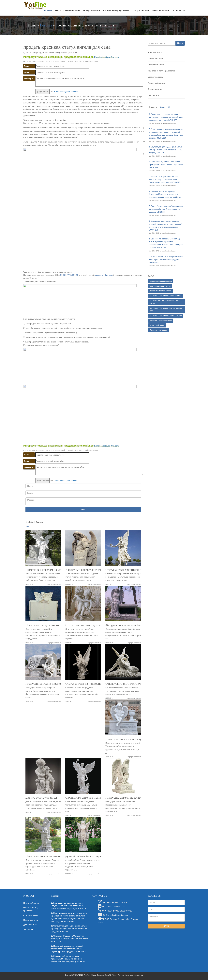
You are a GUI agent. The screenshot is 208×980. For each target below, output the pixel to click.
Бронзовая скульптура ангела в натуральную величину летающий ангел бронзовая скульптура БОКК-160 (166, 117)
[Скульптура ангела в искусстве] (83, 777)
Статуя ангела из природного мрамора (90, 683)
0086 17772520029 (69, 275)
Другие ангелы (155, 89)
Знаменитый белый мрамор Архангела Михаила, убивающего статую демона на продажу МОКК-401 (165, 194)
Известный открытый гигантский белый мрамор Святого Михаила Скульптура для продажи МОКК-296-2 (165, 179)
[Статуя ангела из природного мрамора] (83, 663)
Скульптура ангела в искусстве (86, 797)
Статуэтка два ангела (158, 330)
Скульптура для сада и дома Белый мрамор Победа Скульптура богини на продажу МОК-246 (165, 150)
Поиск (180, 43)
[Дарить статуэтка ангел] (43, 777)
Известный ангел (160, 10)
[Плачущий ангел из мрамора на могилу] (43, 663)
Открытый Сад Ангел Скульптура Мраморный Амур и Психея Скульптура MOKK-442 (166, 165)
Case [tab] (162, 107)
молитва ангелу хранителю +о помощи (165, 296)
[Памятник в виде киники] (43, 604)
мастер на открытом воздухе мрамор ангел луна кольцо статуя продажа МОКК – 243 (166, 259)
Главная (48, 10)
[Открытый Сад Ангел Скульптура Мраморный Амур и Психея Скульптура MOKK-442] (123, 663)
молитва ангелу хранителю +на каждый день (166, 309)
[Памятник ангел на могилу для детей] (123, 718)
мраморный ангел (157, 325)
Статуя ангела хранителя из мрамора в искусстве (138, 569)
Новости (46, 25)
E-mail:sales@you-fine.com (106, 57)
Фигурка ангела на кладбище (124, 625)
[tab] (169, 107)
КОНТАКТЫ (179, 10)
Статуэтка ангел (141, 10)
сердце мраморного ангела (161, 281)
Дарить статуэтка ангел (41, 797)
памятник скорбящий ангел (161, 321)
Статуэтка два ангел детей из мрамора (91, 625)
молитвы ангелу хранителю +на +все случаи (165, 302)
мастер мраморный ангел (160, 286)
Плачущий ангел (91, 10)
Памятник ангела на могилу (44, 856)
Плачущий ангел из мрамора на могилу (51, 683)
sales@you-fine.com (104, 275)
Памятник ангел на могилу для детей (130, 739)
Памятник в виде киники (42, 625)
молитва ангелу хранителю (116, 10)
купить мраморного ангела (160, 291)
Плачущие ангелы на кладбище (126, 797)
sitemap (140, 975)
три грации (153, 95)
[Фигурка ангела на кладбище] (123, 604)
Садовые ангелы (72, 10)
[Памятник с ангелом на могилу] (43, 549)
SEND (83, 509)
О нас (58, 10)
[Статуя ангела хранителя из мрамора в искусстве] (123, 549)
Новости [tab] (153, 107)
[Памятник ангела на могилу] (43, 835)
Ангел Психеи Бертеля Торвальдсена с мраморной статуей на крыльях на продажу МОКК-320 (166, 209)
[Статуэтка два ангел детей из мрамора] (83, 604)
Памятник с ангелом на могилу (46, 569)
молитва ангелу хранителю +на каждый (166, 316)
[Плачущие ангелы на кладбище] (123, 777)
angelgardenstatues (54, 584)
